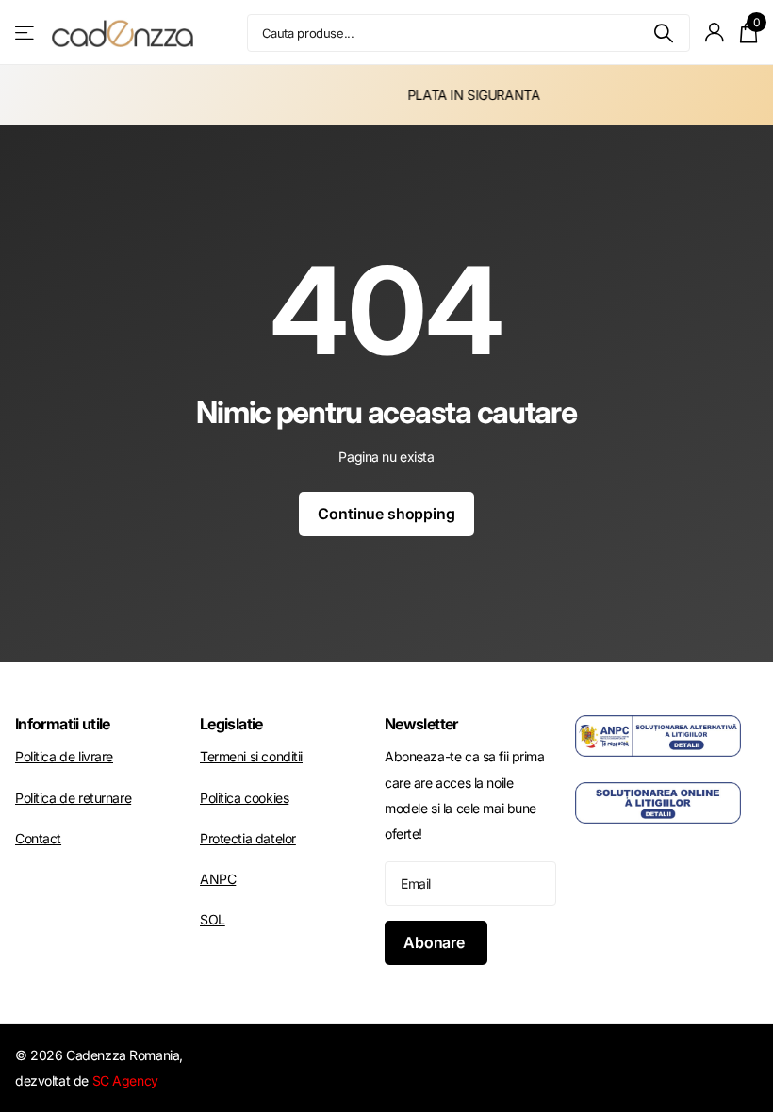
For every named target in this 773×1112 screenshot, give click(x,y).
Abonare (436, 942)
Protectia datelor (248, 838)
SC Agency (125, 1080)
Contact (38, 838)
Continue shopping (386, 513)
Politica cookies (244, 798)
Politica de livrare (64, 756)
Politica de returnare (73, 798)
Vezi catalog (26, 32)
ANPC (218, 879)
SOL (212, 919)
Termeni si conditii (251, 756)
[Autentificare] (715, 32)
